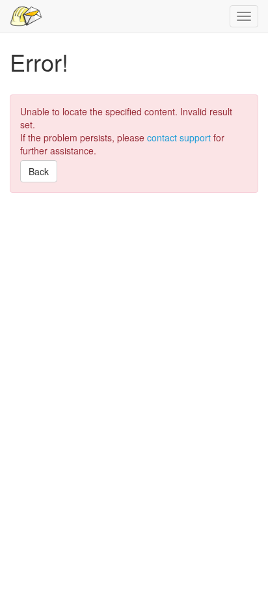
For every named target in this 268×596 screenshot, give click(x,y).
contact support (179, 137)
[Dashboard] (26, 16)
